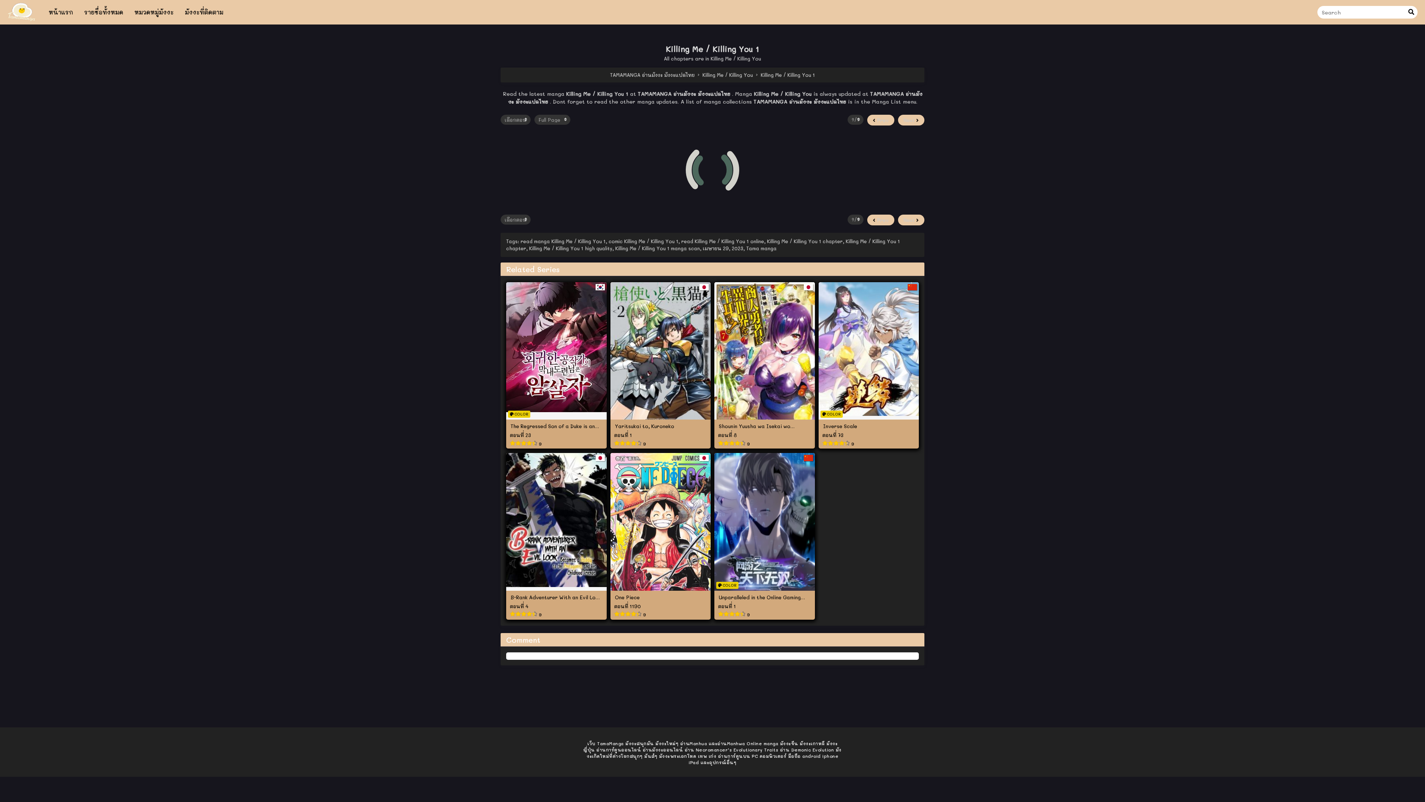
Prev (882, 120)
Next (910, 120)
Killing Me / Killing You (736, 58)
